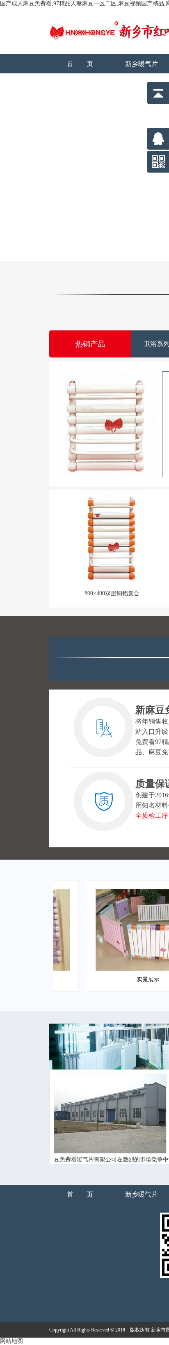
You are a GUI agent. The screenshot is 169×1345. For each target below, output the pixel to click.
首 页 (80, 63)
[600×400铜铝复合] (105, 424)
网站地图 (11, 1341)
